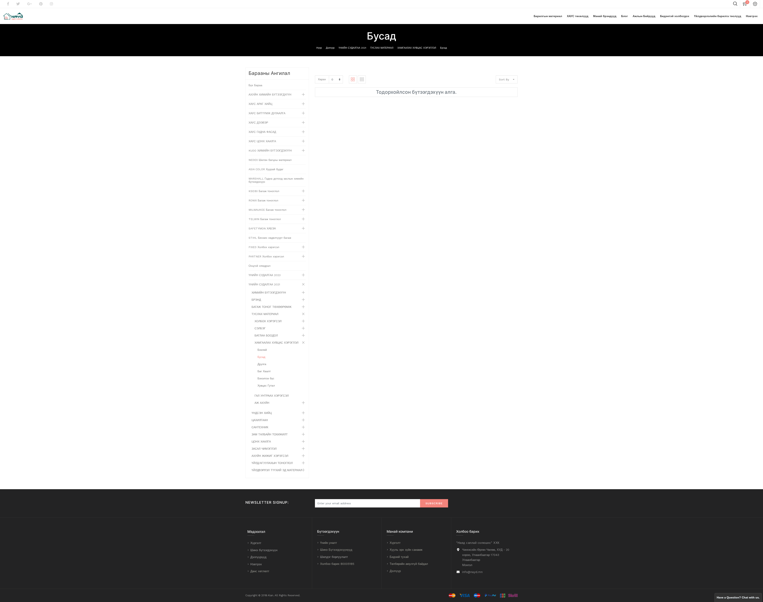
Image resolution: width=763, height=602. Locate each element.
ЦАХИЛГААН (260, 420)
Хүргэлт (255, 543)
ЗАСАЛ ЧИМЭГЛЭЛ (264, 448)
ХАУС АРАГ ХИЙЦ (260, 103)
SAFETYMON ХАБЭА (262, 228)
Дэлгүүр (330, 47)
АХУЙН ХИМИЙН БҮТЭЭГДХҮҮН (270, 94)
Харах (322, 79)
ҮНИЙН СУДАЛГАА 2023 (265, 275)
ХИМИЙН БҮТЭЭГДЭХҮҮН (269, 292)
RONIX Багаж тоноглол (263, 200)
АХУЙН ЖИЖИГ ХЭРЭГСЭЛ (270, 455)
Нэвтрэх (256, 564)
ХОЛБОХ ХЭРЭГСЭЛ (268, 321)
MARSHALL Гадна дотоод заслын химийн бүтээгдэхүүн (276, 180)
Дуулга (262, 364)
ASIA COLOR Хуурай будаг (266, 169)
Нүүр (319, 47)
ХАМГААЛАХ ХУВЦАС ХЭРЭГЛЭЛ (416, 47)
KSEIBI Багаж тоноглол (264, 191)
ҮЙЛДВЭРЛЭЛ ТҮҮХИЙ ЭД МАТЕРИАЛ (277, 470)
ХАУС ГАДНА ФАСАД (262, 131)
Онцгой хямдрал (259, 265)
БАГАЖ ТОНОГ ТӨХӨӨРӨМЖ (271, 306)
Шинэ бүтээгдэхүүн (263, 550)
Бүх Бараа (255, 85)
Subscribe (434, 503)
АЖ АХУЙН (262, 402)
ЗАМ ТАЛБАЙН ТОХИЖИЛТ (270, 434)
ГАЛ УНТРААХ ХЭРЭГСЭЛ (272, 395)
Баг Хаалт (264, 371)
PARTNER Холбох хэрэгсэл (266, 256)
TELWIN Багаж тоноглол (265, 219)
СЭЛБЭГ (260, 328)
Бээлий (262, 349)
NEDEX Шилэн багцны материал (270, 159)
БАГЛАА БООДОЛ (266, 335)
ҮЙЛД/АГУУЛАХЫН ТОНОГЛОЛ (272, 463)
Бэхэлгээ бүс (266, 378)
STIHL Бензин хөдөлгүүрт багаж (270, 237)
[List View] (362, 79)
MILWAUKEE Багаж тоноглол (267, 209)
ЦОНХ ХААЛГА (261, 441)
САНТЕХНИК (260, 427)
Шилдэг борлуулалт (334, 557)
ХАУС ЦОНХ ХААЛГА (262, 141)
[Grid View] (353, 79)
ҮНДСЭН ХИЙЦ (262, 413)
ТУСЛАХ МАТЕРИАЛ (381, 47)
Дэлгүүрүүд (258, 557)
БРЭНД (256, 299)
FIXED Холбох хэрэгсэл (264, 247)
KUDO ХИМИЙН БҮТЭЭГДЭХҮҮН (270, 150)
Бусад (443, 47)
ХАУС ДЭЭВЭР (258, 122)
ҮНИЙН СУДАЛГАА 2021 (352, 47)
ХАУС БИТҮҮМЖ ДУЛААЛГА (267, 113)
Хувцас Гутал (266, 385)
